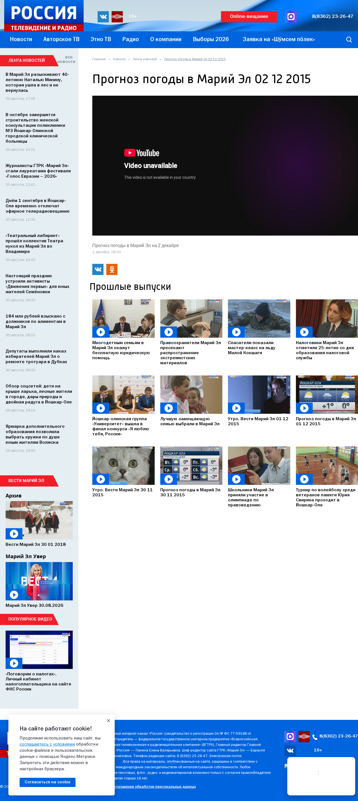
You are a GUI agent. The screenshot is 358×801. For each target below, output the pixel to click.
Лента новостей (145, 59)
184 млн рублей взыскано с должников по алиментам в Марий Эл (36, 321)
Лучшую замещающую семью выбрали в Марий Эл (190, 421)
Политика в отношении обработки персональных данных (144, 786)
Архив (14, 495)
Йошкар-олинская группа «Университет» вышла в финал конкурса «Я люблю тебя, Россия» (120, 426)
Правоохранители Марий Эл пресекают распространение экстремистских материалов (190, 353)
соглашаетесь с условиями (47, 744)
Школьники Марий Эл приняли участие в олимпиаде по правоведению (251, 497)
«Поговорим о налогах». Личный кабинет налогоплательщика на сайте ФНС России (38, 681)
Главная (99, 59)
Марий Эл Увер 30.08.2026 (34, 606)
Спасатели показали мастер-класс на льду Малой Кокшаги (251, 348)
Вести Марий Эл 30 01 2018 (36, 545)
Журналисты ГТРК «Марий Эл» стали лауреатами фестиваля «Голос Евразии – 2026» (38, 171)
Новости (119, 59)
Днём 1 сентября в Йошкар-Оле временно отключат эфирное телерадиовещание (38, 206)
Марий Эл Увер (26, 556)
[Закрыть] (108, 720)
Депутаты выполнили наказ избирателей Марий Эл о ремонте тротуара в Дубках (36, 356)
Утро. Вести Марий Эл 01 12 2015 (258, 421)
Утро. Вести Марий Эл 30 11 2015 (122, 492)
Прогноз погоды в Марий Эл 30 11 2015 (190, 492)
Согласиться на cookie (47, 782)
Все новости (65, 59)
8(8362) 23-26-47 (333, 17)
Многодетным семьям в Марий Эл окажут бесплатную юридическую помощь (121, 350)
